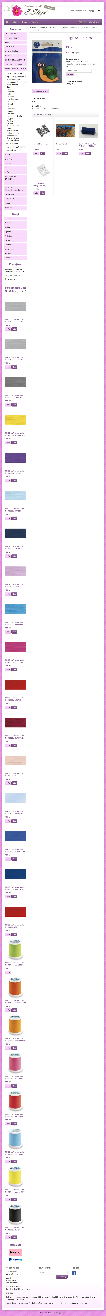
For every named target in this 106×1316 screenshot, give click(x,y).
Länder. (8, 218)
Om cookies (9, 249)
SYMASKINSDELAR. (12, 38)
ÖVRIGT (8, 183)
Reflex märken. (13, 133)
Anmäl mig (61, 1277)
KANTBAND (9, 47)
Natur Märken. (12, 131)
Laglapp (10, 123)
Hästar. (11, 96)
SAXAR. (8, 203)
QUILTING (9, 159)
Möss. (10, 89)
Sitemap (8, 207)
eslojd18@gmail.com (13, 275)
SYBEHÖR (9, 163)
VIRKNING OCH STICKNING (11, 177)
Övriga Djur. (13, 99)
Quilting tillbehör (11, 51)
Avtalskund (9, 253)
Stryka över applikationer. (16, 147)
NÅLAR (7, 155)
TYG (6, 168)
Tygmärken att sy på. (14, 73)
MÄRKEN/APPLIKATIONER (15, 68)
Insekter (11, 109)
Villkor (14, 22)
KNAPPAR (9, 55)
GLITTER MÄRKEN (13, 140)
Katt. (10, 106)
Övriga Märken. (13, 138)
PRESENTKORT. (11, 199)
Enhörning (12, 111)
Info (8, 329)
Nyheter (8, 231)
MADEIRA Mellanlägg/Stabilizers (14, 188)
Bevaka (70, 74)
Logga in (8, 258)
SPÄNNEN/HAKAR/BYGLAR (15, 60)
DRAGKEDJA (9, 194)
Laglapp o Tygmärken (15, 76)
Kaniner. (11, 101)
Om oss (25, 22)
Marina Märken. (13, 126)
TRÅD (7, 172)
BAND (7, 42)
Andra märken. (13, 84)
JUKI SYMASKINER (11, 34)
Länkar (8, 240)
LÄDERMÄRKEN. (12, 150)
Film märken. (12, 113)
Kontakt (35, 22)
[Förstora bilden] (47, 61)
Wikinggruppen (60, 1313)
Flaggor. (10, 118)
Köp (14, 329)
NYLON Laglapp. (12, 143)
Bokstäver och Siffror (15, 116)
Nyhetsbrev (9, 236)
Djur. (9, 87)
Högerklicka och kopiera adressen (45, 108)
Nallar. (9, 128)
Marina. (11, 92)
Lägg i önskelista (40, 91)
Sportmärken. (12, 135)
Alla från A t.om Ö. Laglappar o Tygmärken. (16, 80)
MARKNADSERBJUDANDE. (14, 64)
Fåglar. (11, 94)
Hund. (10, 104)
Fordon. (10, 121)
